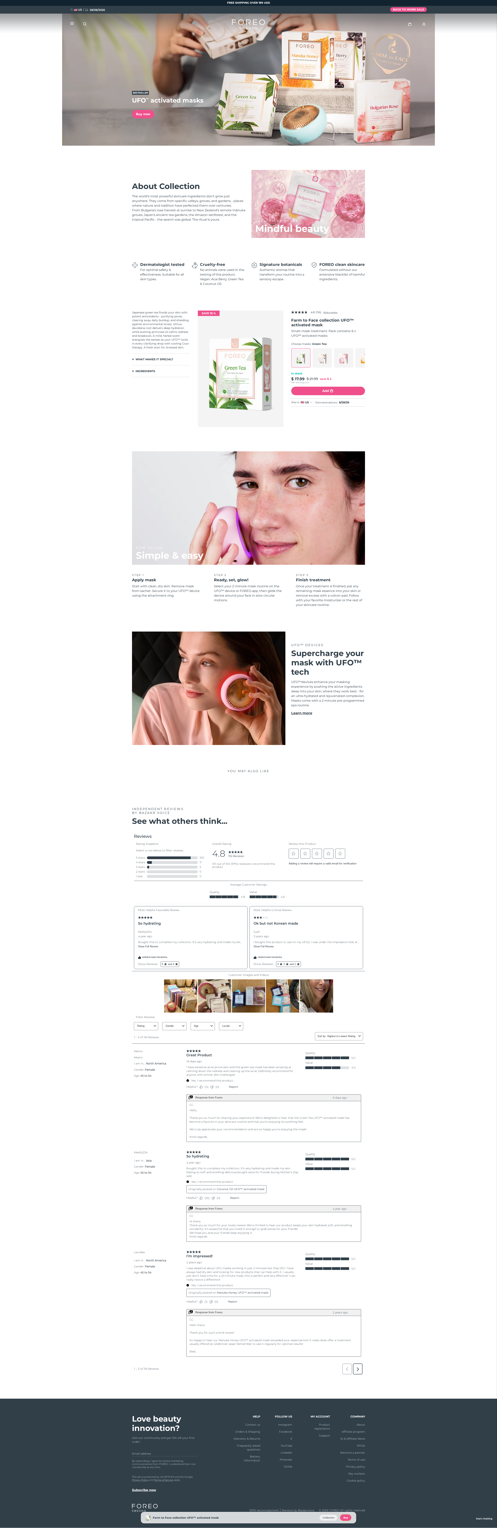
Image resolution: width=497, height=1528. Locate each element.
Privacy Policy (140, 1479)
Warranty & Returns (247, 1438)
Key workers (356, 1473)
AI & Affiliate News (352, 1438)
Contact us (252, 1424)
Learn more (301, 713)
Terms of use (356, 1459)
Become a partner (352, 1452)
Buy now (143, 114)
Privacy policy (355, 1466)
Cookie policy (356, 1480)
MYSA (361, 1445)
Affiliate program (353, 1431)
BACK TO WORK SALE (408, 9)
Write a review (330, 312)
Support (324, 1435)
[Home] (248, 25)
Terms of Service (163, 1479)
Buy (345, 1517)
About (361, 1424)
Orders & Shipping (247, 1431)
